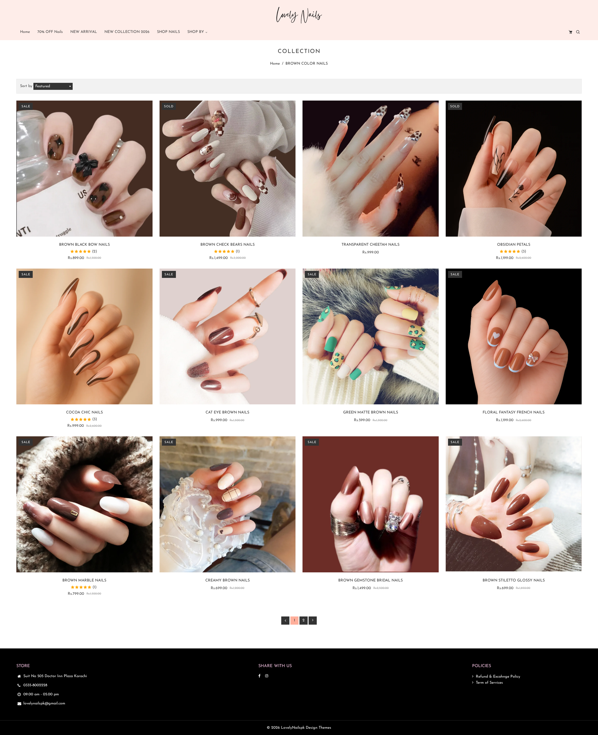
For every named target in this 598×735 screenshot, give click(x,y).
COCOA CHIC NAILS (84, 412)
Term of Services (489, 683)
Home (25, 32)
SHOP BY (196, 32)
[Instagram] (267, 676)
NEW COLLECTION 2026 (127, 32)
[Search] (577, 31)
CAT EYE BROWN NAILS (227, 412)
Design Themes (318, 728)
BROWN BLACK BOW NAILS (84, 245)
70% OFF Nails (50, 32)
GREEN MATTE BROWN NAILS (370, 412)
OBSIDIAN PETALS (513, 245)
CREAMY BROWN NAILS (227, 580)
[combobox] (53, 86)
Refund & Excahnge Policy (498, 677)
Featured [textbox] (42, 86)
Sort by (26, 86)
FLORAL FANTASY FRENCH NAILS (514, 412)
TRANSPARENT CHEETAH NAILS (370, 245)
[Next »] (313, 620)
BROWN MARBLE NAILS (84, 580)
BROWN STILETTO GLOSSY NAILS (514, 580)
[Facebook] (260, 676)
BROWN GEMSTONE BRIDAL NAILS (370, 580)
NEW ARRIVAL (83, 32)
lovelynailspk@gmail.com (44, 703)
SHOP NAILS (168, 32)
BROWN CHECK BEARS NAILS (227, 245)
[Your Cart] (570, 31)
